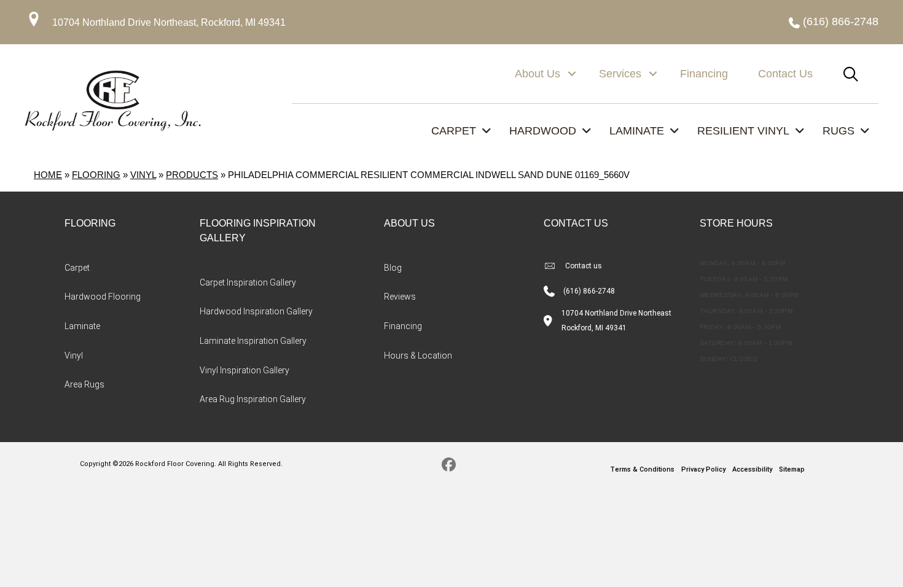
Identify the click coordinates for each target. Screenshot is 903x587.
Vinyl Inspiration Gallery (244, 370)
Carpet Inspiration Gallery (248, 282)
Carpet (77, 268)
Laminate (82, 326)
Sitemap (792, 469)
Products (192, 174)
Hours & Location (418, 355)
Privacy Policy (703, 469)
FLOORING (89, 223)
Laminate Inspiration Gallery (253, 341)
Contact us (583, 266)
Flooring (96, 174)
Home (48, 174)
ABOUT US (409, 223)
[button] (572, 73)
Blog (393, 268)
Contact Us (785, 74)
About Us (537, 74)
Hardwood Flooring (102, 296)
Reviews (400, 296)
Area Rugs (84, 384)
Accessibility (752, 469)
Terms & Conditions (642, 469)
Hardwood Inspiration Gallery (256, 311)
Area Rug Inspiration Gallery (253, 399)
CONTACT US (576, 223)
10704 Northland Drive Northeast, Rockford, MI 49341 (169, 22)
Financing (704, 74)
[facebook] (449, 466)
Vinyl (143, 174)
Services (620, 74)
